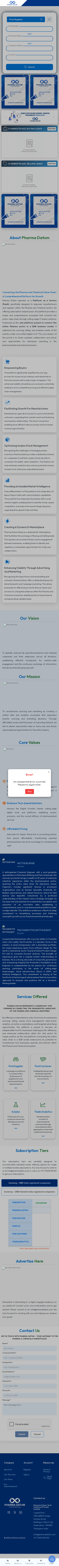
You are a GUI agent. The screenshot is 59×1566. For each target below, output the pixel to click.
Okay (29, 791)
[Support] (52, 1559)
